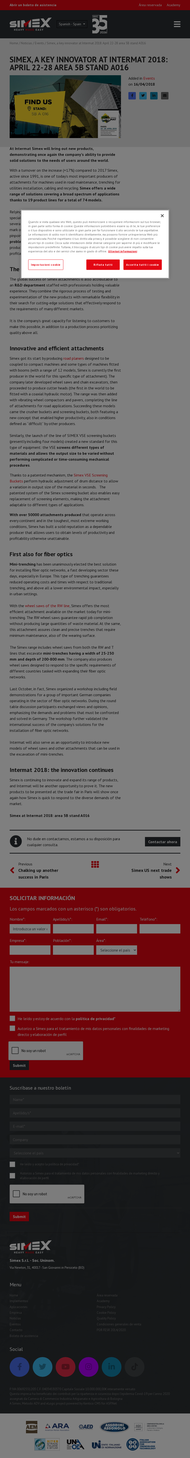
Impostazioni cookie (46, 264)
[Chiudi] (162, 215)
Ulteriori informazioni (122, 251)
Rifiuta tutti (103, 264)
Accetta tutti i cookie (142, 264)
